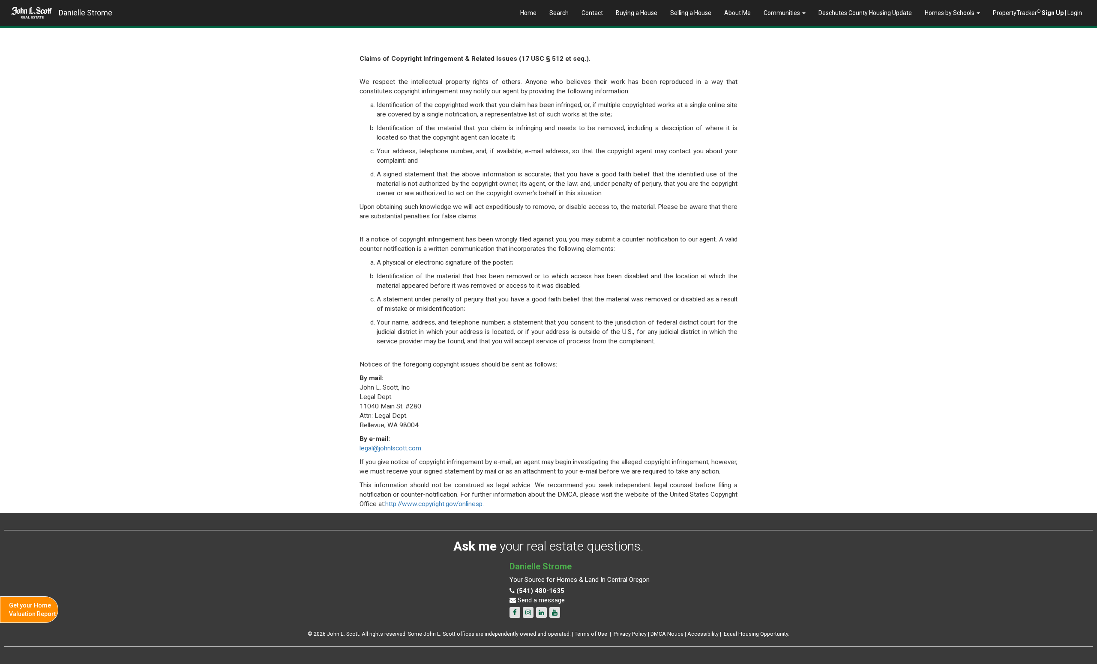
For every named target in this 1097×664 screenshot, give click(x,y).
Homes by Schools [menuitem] (950, 12)
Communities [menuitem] (782, 12)
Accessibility (703, 634)
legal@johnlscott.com (390, 448)
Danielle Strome (85, 12)
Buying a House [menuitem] (636, 12)
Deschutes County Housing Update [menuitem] (865, 12)
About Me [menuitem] (737, 12)
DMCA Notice (666, 634)
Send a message (540, 600)
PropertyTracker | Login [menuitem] (1037, 12)
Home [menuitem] (528, 12)
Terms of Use (591, 634)
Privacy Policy (630, 634)
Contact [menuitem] (592, 12)
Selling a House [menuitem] (690, 12)
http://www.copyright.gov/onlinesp (434, 504)
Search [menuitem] (559, 12)
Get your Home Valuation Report (32, 609)
